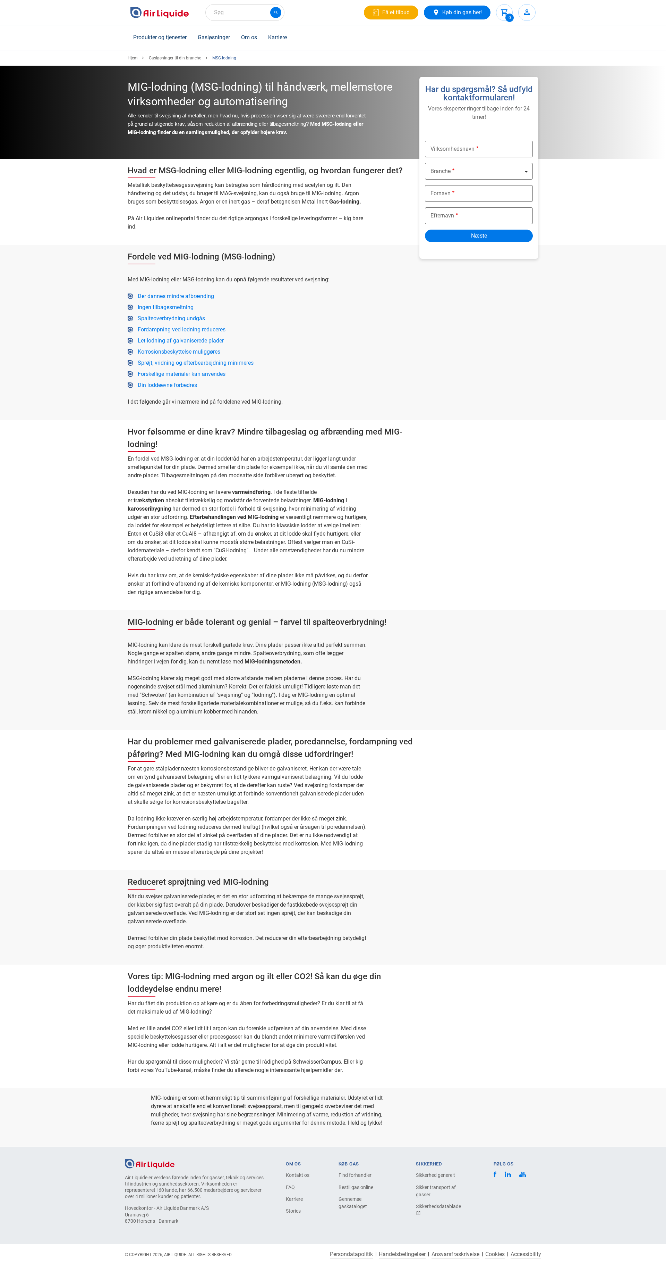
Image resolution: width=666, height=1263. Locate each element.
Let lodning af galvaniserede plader (181, 340)
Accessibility (526, 1254)
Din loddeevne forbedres (167, 385)
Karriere (277, 37)
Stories (293, 1211)
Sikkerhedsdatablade (438, 1206)
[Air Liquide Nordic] (522, 1175)
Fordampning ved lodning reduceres (181, 329)
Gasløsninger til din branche (175, 58)
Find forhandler (355, 1175)
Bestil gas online (356, 1187)
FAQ (290, 1187)
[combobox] (244, 12)
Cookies (495, 1254)
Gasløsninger (214, 37)
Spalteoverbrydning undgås (171, 318)
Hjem (133, 58)
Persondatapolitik (351, 1254)
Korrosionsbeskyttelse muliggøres (179, 351)
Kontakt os (297, 1175)
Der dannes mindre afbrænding (176, 296)
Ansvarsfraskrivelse (455, 1254)
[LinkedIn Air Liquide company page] (508, 1175)
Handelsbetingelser (402, 1254)
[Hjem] (149, 1163)
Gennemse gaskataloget (353, 1202)
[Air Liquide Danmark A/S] (159, 12)
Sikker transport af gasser (436, 1190)
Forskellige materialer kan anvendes (181, 374)
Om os (249, 37)
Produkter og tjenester (160, 37)
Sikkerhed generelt (435, 1175)
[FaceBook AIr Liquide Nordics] (495, 1175)
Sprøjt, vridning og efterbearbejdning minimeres (196, 363)
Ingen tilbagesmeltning (166, 307)
